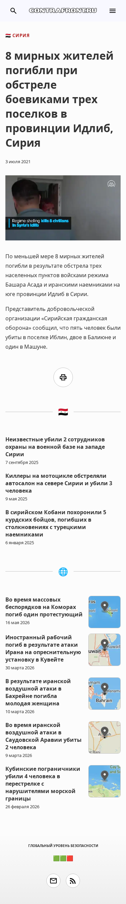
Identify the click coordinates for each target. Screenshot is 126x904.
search (13, 11)
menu (113, 11)
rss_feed (73, 880)
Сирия (17, 35)
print (63, 377)
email (53, 880)
